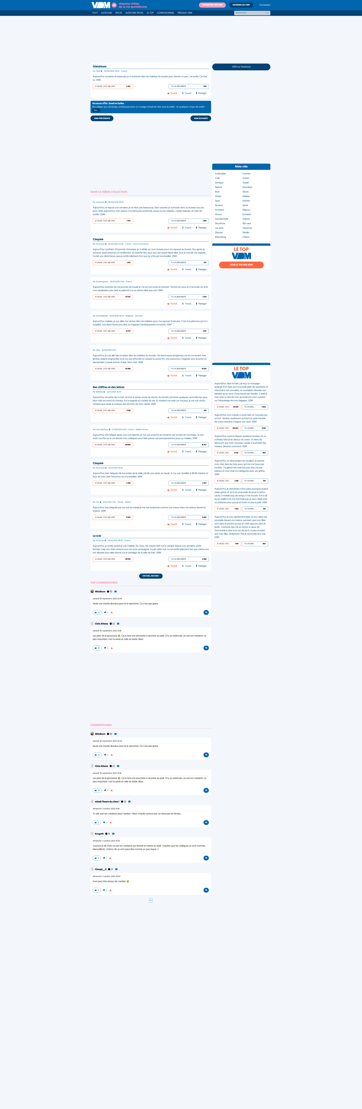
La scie (97, 536)
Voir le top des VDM (241, 265)
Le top (150, 13)
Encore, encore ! (151, 576)
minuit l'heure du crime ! (107, 802)
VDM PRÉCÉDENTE (102, 118)
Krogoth (99, 834)
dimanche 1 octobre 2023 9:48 (106, 809)
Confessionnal (165, 13)
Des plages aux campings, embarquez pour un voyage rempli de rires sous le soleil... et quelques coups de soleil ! (148, 107)
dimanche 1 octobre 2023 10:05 (106, 841)
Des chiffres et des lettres (108, 387)
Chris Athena (101, 624)
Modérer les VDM (241, 5)
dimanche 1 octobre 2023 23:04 (106, 876)
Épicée (118, 13)
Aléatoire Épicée (134, 13)
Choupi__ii (101, 869)
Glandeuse (99, 66)
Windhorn (100, 592)
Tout (95, 13)
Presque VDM (185, 13)
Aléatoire (106, 13)
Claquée (98, 239)
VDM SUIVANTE (201, 118)
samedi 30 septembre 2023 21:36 (107, 631)
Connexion (264, 5)
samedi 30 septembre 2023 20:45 (107, 599)
